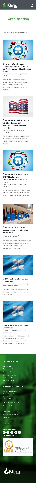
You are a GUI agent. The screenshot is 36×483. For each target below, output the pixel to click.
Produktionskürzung (15, 268)
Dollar (7, 216)
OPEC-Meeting (23, 53)
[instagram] (4, 432)
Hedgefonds (13, 216)
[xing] (19, 432)
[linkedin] (15, 432)
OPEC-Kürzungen (21, 313)
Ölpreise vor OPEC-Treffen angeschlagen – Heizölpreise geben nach (18, 210)
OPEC (17, 53)
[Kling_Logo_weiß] (10, 2)
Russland (23, 268)
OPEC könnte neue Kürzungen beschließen (18, 308)
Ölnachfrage (26, 216)
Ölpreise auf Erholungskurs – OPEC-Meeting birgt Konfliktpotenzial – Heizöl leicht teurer (18, 157)
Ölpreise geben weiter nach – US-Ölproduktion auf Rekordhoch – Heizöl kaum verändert (18, 103)
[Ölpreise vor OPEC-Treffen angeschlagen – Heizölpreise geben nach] (18, 214)
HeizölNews (12, 53)
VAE (29, 163)
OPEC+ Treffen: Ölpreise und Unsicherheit (18, 261)
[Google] (11, 432)
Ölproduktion (16, 163)
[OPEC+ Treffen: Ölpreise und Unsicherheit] (18, 265)
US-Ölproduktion (25, 109)
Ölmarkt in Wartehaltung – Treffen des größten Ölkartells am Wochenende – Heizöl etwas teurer (18, 47)
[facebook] (7, 432)
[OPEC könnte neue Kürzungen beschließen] (18, 311)
